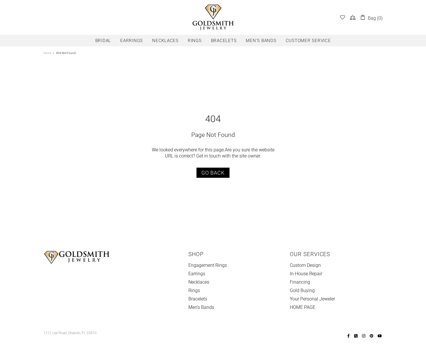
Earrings (196, 273)
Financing (300, 282)
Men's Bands (201, 307)
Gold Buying (302, 290)
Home (47, 53)
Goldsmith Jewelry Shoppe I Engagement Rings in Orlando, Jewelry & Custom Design (213, 17)
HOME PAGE (302, 307)
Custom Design (305, 265)
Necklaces (198, 282)
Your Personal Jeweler (312, 299)
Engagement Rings (207, 265)
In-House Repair (306, 273)
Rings (194, 290)
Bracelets (197, 299)
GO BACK (212, 173)
